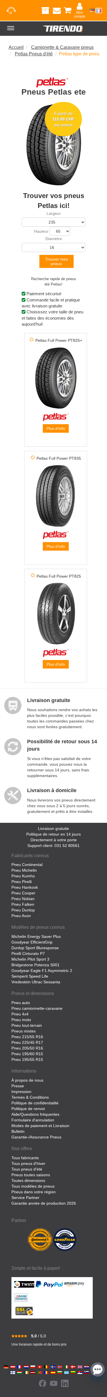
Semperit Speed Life (29, 976)
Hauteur (41, 231)
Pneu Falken (22, 904)
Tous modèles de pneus (32, 1186)
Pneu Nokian (23, 898)
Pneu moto (21, 1019)
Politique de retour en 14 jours (53, 834)
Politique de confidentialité (34, 1103)
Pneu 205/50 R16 (27, 1048)
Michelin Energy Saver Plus (36, 936)
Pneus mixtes (23, 1031)
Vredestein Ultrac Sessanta (35, 982)
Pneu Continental (27, 864)
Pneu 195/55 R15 (27, 1059)
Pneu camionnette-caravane (36, 1008)
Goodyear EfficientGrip (32, 942)
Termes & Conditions (30, 1097)
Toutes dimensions (28, 1180)
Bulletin (18, 1131)
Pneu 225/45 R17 (27, 1042)
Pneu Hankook (24, 887)
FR (98, 11)
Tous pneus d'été (26, 1169)
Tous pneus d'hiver (28, 1163)
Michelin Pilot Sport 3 (30, 959)
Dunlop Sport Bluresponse (35, 948)
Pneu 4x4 (20, 1014)
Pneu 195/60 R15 (27, 1054)
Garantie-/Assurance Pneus (36, 1137)
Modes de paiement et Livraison (40, 1125)
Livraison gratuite (53, 828)
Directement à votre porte (54, 840)
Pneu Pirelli (21, 881)
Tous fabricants (25, 1158)
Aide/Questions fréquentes (35, 1114)
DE (92, 11)
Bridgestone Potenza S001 (35, 965)
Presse (17, 1086)
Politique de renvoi (28, 1108)
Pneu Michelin (24, 870)
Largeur (54, 213)
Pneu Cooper (23, 893)
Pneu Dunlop (23, 910)
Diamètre (53, 238)
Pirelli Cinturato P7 (28, 953)
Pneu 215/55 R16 (27, 1036)
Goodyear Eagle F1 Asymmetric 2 (41, 970)
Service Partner (25, 1197)
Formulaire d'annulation (32, 1120)
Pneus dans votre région (33, 1192)
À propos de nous (27, 1080)
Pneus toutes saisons (30, 1175)
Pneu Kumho (23, 876)
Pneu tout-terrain (26, 1025)
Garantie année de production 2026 (43, 1203)
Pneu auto (20, 1002)
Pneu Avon (21, 915)
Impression (21, 1091)
